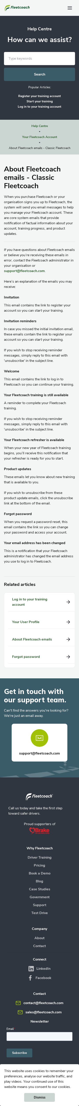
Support (39, 905)
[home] (17, 7)
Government (40, 897)
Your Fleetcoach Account (39, 137)
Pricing (39, 865)
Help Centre (39, 126)
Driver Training (40, 857)
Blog (39, 881)
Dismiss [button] (39, 1097)
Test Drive (39, 913)
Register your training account (39, 96)
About (39, 938)
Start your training (40, 101)
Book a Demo (39, 873)
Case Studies (39, 889)
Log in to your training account (39, 107)
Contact (39, 946)
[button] (70, 8)
